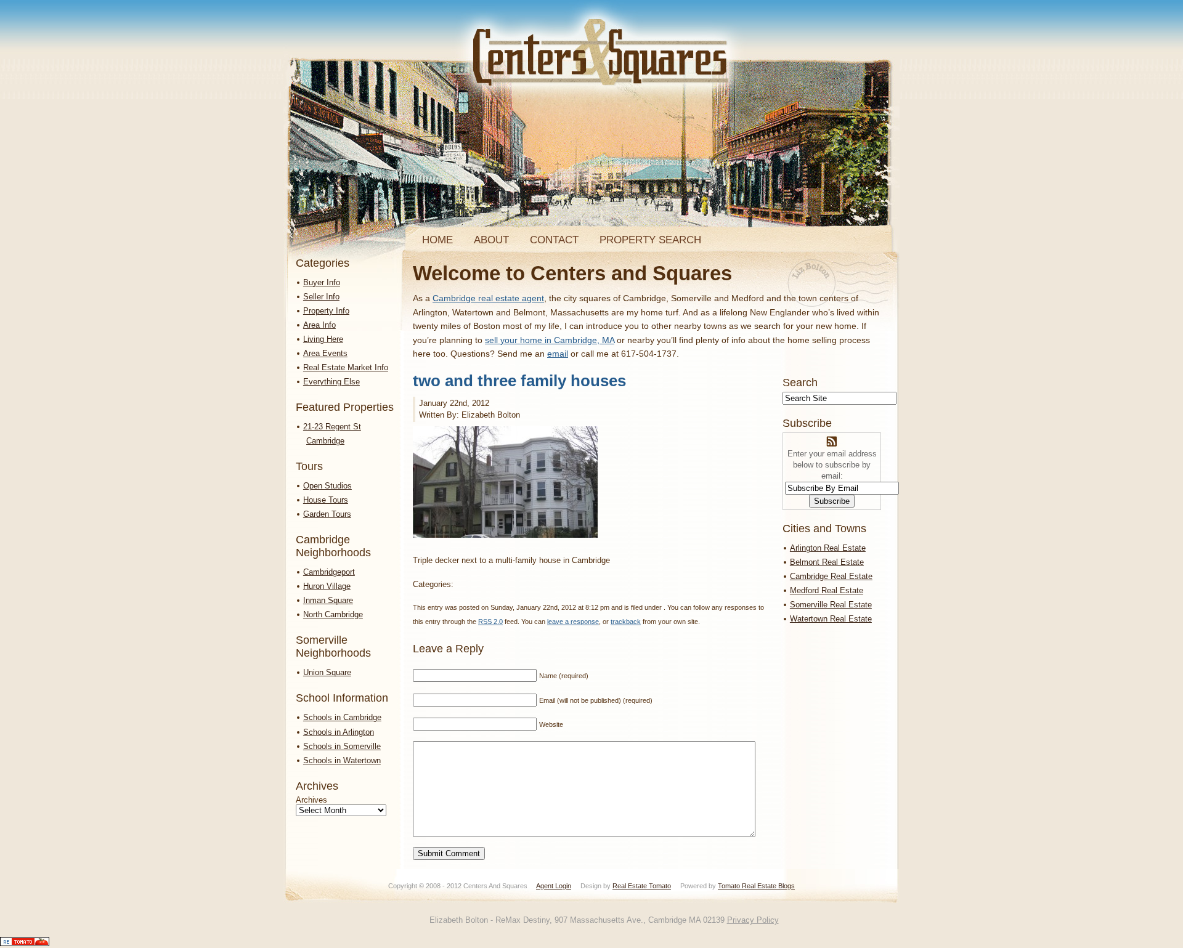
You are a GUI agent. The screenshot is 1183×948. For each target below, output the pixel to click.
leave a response (573, 621)
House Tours (325, 499)
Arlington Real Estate (828, 548)
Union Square (327, 672)
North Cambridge (333, 614)
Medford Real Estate (826, 590)
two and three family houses (519, 380)
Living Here (323, 339)
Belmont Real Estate (827, 562)
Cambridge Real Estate (831, 576)
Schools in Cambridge (342, 717)
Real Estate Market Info (345, 367)
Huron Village (327, 586)
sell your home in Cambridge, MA (549, 340)
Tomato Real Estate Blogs (756, 885)
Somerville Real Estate (831, 604)
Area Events (325, 353)
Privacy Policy (753, 920)
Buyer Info (321, 282)
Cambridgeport (329, 572)
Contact (554, 240)
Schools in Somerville (342, 746)
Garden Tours (327, 514)
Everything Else (331, 381)
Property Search (650, 240)
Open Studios (327, 485)
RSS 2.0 (490, 621)
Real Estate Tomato (641, 885)
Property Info (326, 310)
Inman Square (328, 600)
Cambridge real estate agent (488, 298)
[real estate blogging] (24, 943)
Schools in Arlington (338, 732)
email (557, 354)
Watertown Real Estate (831, 618)
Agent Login (553, 885)
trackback (626, 621)
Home (437, 240)
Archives (311, 799)
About (491, 240)
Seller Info (321, 296)
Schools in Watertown (342, 760)
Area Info (319, 325)
